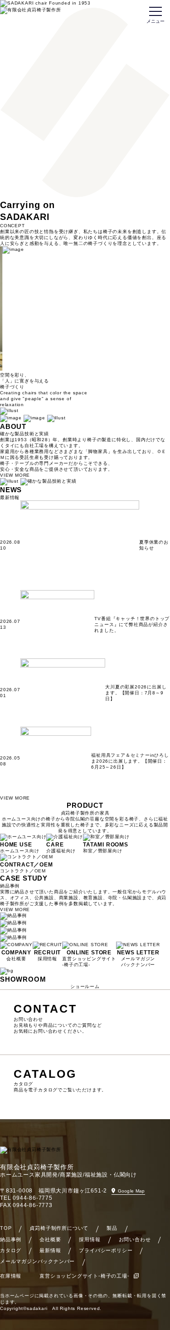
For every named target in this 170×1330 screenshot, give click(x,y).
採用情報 (89, 1239)
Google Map (131, 1190)
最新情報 (50, 1250)
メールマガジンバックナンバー (37, 1261)
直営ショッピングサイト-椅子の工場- (84, 1276)
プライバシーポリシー (105, 1250)
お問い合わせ (135, 1239)
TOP (5, 1228)
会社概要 (50, 1239)
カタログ (10, 1250)
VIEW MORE (15, 475)
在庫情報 (10, 1276)
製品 (112, 1228)
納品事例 (10, 1239)
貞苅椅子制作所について (58, 1228)
